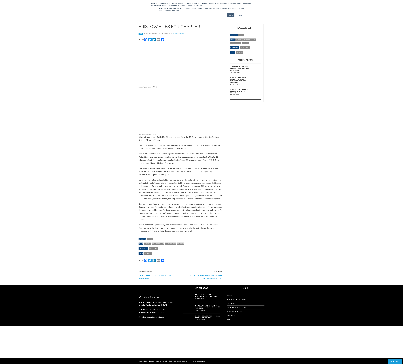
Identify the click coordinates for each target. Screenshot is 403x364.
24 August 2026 (200, 298)
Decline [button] (239, 15)
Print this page (179, 33)
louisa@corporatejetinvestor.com (152, 317)
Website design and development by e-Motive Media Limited (186, 361)
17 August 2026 (200, 319)
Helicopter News (171, 243)
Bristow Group (153, 248)
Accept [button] (231, 15)
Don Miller (148, 253)
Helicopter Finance (158, 243)
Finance (150, 239)
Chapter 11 (148, 243)
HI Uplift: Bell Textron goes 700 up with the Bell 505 (239, 91)
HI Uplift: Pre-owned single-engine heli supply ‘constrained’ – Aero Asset (238, 80)
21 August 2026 (200, 310)
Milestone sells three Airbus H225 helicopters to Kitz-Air (239, 68)
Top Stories (180, 243)
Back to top (395, 361)
